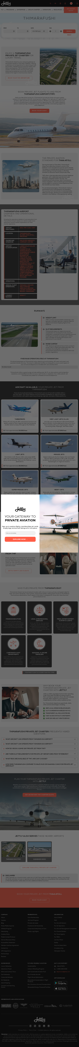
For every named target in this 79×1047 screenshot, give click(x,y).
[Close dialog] (76, 496)
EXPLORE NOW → (20, 539)
